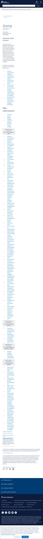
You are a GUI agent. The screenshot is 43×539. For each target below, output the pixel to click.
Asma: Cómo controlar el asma (10, 369)
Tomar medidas (8, 362)
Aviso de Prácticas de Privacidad (20, 500)
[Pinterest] (12, 512)
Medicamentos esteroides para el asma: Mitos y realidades (11, 271)
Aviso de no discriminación (6, 502)
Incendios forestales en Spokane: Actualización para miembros (17, 9)
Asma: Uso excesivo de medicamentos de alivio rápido (11, 218)
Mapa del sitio (29, 506)
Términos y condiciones (18, 504)
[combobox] (18, 6)
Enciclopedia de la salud (8, 17)
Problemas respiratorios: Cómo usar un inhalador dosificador (10, 101)
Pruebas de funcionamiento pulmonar (10, 336)
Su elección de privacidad (19, 502)
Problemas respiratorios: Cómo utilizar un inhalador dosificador (10, 426)
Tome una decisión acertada (9, 122)
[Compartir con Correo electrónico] (4, 469)
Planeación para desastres (32, 502)
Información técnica (30, 504)
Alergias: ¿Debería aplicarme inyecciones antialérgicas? (10, 354)
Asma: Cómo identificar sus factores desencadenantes (10, 381)
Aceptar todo (25, 536)
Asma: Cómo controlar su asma (10, 82)
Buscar (38, 5)
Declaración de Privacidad (10, 534)
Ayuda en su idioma (5, 504)
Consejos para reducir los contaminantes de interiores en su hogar (11, 247)
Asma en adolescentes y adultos (10, 73)
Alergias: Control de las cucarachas (10, 138)
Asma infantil (10, 159)
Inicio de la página (7, 431)
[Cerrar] (41, 527)
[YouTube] (9, 512)
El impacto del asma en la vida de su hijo (10, 261)
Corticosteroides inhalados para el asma (10, 253)
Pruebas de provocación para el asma (10, 340)
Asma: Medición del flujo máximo (10, 393)
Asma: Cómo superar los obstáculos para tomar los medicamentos (11, 189)
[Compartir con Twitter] (10, 469)
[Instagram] (15, 512)
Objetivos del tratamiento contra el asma (10, 288)
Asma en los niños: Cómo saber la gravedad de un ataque (10, 154)
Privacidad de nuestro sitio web (7, 506)
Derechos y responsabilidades (19, 506)
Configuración (17, 536)
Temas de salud (9, 131)
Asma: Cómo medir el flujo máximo (10, 77)
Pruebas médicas (8, 323)
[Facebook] (6, 512)
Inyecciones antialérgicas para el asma (10, 265)
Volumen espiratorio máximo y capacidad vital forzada (10, 312)
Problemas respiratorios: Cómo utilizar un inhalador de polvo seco (10, 418)
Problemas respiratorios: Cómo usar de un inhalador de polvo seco (10, 94)
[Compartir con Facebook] (7, 469)
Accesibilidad (4, 500)
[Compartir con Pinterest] (13, 469)
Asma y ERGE (10, 163)
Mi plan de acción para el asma (10, 284)
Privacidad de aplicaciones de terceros (34, 500)
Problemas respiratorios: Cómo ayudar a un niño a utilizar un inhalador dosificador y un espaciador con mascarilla (10, 402)
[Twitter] (2, 512)
